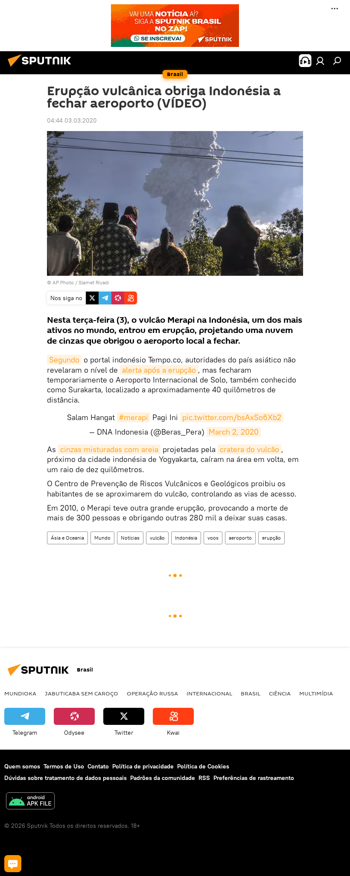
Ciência (280, 693)
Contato (98, 766)
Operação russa (152, 693)
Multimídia (316, 693)
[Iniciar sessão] (320, 60)
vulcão (157, 537)
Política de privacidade (143, 766)
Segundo (64, 360)
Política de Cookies (203, 766)
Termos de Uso (64, 766)
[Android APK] (30, 802)
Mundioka (20, 693)
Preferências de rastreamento (253, 778)
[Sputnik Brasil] (41, 68)
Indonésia (186, 537)
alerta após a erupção (159, 370)
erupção (271, 537)
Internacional (209, 693)
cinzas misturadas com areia (109, 449)
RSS (204, 778)
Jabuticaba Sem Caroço (81, 693)
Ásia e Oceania (67, 537)
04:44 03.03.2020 (72, 120)
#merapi (133, 417)
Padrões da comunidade (162, 778)
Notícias (130, 537)
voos (213, 537)
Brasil (250, 693)
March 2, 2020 (234, 432)
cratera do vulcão (249, 449)
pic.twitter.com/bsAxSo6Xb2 (231, 417)
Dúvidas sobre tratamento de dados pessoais (65, 778)
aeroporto (240, 537)
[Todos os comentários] (12, 863)
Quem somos (22, 766)
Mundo (102, 537)
